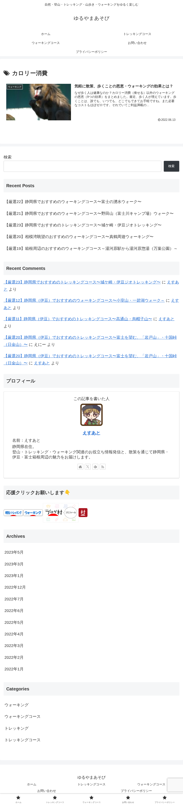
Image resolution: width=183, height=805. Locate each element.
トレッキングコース (91, 784)
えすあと (166, 319)
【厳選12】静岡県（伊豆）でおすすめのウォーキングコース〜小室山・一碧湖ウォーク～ (84, 300)
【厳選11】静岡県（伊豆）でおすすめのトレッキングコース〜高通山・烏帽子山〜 (78, 319)
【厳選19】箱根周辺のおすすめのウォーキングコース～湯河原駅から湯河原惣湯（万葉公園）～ (91, 248)
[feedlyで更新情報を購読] (95, 467)
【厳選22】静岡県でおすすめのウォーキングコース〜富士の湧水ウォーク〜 (72, 201)
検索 (8, 157)
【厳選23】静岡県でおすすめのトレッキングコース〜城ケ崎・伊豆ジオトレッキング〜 (83, 225)
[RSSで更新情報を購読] (103, 467)
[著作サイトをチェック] (80, 467)
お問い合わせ (46, 791)
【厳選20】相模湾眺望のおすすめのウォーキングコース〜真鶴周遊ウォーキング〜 (79, 236)
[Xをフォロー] (88, 467)
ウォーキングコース (151, 784)
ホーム (31, 784)
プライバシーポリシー (136, 791)
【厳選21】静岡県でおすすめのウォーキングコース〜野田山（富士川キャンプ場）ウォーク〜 (89, 213)
